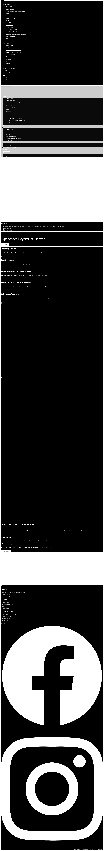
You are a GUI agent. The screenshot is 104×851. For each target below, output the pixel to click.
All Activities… (9, 59)
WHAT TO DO (6, 43)
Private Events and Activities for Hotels (13, 52)
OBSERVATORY (7, 41)
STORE (5, 70)
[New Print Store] (7, 228)
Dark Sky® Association (10, 36)
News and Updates (10, 16)
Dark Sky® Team (9, 6)
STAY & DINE (6, 61)
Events (7, 13)
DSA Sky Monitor (9, 25)
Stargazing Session (9, 45)
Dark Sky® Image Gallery (11, 18)
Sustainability (8, 22)
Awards (7, 20)
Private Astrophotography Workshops (13, 56)
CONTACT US (6, 72)
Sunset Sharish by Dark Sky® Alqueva (13, 50)
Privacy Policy (77, 849)
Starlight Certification (10, 9)
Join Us (7, 38)
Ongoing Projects (9, 27)
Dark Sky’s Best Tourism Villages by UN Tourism (15, 34)
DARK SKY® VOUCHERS (9, 68)
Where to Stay (9, 63)
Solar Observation (9, 47)
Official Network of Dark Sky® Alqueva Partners (15, 11)
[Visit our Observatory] (8, 230)
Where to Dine (9, 66)
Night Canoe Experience (11, 54)
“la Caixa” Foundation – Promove (15, 31)
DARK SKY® (6, 4)
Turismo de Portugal (13, 29)
